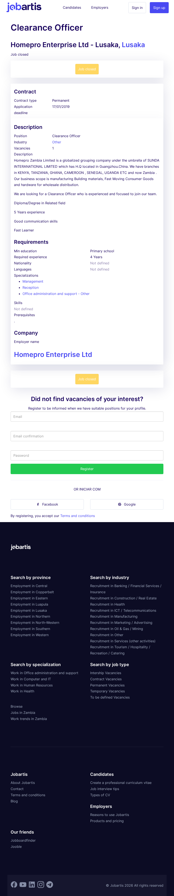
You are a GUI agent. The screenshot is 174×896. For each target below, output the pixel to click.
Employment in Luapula (29, 604)
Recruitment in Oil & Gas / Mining (116, 629)
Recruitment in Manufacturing (114, 616)
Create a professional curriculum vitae (121, 782)
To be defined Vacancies (110, 697)
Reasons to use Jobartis (109, 815)
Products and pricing (107, 821)
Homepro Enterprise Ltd (53, 354)
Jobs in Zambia (23, 712)
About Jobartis (23, 782)
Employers (99, 7)
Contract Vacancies (106, 679)
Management (32, 281)
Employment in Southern (30, 629)
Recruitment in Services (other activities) (123, 641)
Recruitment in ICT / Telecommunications (123, 610)
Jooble (16, 846)
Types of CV (100, 795)
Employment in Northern (30, 616)
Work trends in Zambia (29, 719)
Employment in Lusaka (29, 610)
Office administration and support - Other (56, 294)
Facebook (50, 504)
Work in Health (22, 691)
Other (56, 142)
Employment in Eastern (29, 598)
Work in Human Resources (32, 685)
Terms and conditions (77, 516)
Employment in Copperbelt (32, 592)
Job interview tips (104, 789)
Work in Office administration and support (44, 673)
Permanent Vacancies (107, 685)
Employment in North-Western (35, 622)
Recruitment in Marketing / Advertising (121, 622)
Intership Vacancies (105, 673)
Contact (17, 789)
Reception (30, 287)
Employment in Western (30, 635)
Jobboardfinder (23, 840)
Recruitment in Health (107, 604)
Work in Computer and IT (31, 679)
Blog (14, 801)
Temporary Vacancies (107, 691)
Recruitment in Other (106, 635)
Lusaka (133, 45)
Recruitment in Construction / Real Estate (123, 598)
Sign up (159, 8)
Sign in (137, 8)
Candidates (72, 7)
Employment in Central (29, 586)
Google (130, 504)
